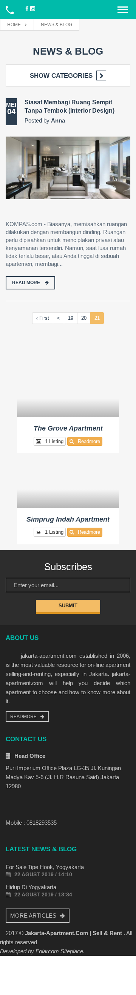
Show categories (61, 75)
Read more (26, 282)
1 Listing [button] (54, 441)
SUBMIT (68, 605)
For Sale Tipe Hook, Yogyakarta (45, 867)
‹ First (42, 318)
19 (70, 318)
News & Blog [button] (56, 24)
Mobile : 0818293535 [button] (31, 822)
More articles (33, 915)
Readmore (89, 441)
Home (14, 24)
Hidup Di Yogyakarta (31, 887)
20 (84, 318)
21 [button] (97, 318)
